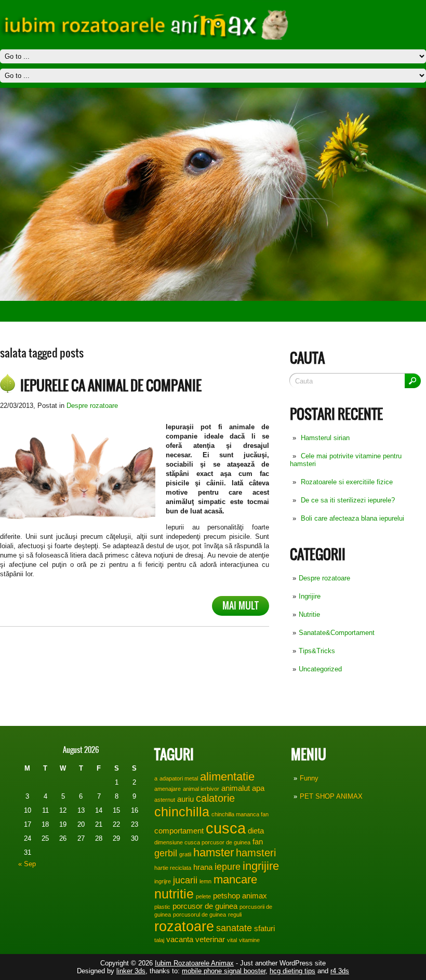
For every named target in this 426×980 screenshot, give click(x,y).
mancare (235, 879)
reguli (235, 914)
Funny (309, 778)
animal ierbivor (201, 789)
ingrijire (261, 865)
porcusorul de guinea (199, 914)
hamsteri (256, 852)
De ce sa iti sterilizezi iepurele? (348, 500)
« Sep (27, 864)
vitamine (249, 940)
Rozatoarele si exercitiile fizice (347, 482)
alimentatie (227, 776)
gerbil (165, 853)
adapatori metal (178, 778)
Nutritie (309, 614)
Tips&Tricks (317, 651)
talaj (159, 940)
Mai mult (240, 606)
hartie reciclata (172, 868)
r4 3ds (339, 971)
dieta (256, 830)
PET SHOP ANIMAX (331, 796)
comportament (179, 830)
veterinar (210, 939)
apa (258, 788)
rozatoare (184, 926)
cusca (226, 828)
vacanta (179, 939)
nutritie (174, 893)
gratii (185, 854)
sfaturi (264, 928)
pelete (203, 896)
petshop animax (240, 895)
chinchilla (181, 811)
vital (232, 940)
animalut (235, 788)
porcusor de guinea (204, 906)
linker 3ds (130, 971)
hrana (202, 867)
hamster (213, 852)
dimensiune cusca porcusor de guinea (202, 842)
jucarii (185, 880)
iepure (228, 867)
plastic (162, 907)
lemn (205, 881)
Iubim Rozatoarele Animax (194, 963)
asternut (164, 800)
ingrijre (162, 881)
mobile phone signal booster (223, 971)
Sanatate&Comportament (337, 633)
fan (257, 841)
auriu (185, 798)
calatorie (215, 798)
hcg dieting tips (292, 971)
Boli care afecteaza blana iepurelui (352, 518)
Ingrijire (310, 596)
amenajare (167, 789)
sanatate (234, 928)
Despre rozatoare (324, 578)
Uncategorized (320, 669)
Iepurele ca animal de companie (111, 385)
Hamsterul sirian (325, 438)
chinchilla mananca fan (240, 814)
